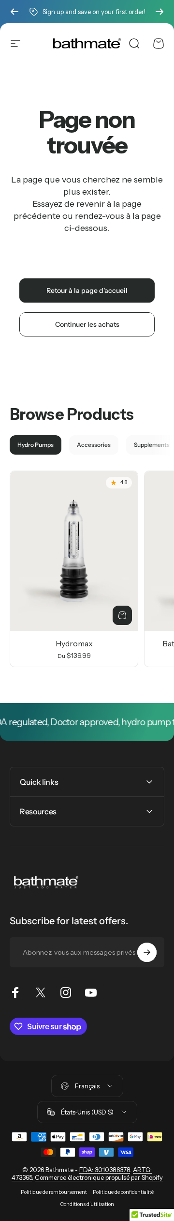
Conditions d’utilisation (87, 1204)
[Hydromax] (74, 551)
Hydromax (74, 643)
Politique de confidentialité (123, 1192)
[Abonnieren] (147, 952)
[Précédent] (14, 11)
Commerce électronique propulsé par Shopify (99, 1177)
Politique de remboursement (54, 1192)
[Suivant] (159, 11)
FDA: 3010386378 (104, 1170)
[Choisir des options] (122, 615)
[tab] (35, 445)
